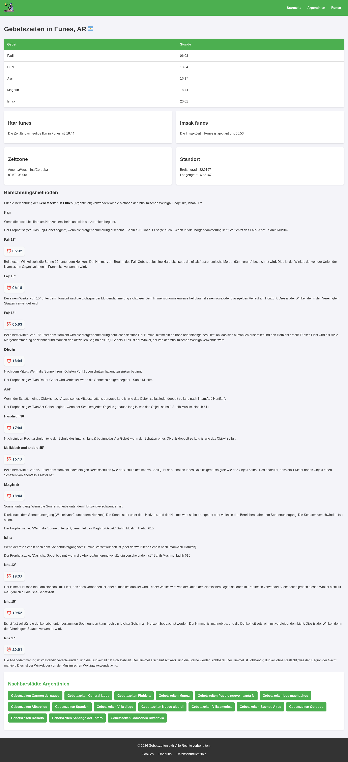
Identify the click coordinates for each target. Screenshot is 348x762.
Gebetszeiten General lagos (88, 695)
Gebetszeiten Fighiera (134, 695)
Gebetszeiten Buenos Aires (260, 706)
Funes (336, 7)
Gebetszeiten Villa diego (115, 706)
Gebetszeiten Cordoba (306, 706)
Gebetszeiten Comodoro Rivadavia (137, 718)
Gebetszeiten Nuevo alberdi (162, 706)
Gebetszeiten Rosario (27, 718)
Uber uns (165, 754)
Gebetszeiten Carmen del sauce (35, 695)
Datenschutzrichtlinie (191, 754)
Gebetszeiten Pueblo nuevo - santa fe (226, 695)
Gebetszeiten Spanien (72, 706)
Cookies (148, 754)
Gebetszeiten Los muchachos (285, 695)
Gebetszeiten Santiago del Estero (77, 718)
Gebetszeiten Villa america (212, 706)
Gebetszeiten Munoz (174, 695)
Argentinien (316, 7)
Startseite (294, 7)
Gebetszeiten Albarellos (29, 706)
